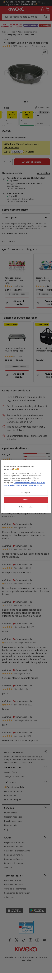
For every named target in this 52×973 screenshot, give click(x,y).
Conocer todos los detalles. (25, 483)
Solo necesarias (26, 507)
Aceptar (26, 500)
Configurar (26, 492)
